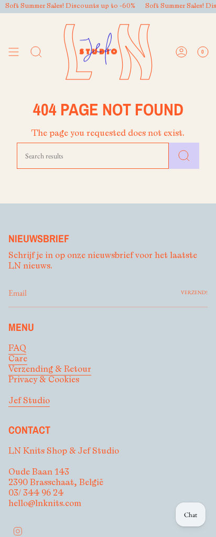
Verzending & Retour (49, 369)
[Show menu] (13, 52)
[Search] (184, 156)
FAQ (17, 348)
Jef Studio (29, 400)
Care (17, 358)
